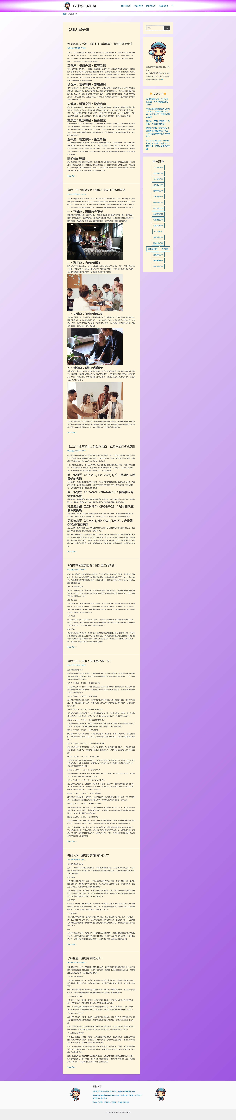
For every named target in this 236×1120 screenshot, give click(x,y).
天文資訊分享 (158, 179)
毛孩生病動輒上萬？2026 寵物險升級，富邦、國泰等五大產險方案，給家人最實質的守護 (158, 144)
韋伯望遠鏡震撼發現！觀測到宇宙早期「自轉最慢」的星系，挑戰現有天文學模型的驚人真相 (158, 112)
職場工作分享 (158, 243)
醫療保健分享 (126, 6)
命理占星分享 (72, 48)
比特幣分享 (158, 231)
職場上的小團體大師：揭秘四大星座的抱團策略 (96, 190)
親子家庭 (165, 249)
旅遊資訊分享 (158, 214)
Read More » (71, 176)
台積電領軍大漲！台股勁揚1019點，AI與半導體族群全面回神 (157, 102)
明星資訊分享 (158, 220)
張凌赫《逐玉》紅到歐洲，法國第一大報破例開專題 (158, 122)
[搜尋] (167, 28)
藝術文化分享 (153, 249)
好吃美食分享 (138, 6)
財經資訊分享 (158, 255)
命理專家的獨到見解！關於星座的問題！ (92, 565)
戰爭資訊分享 (158, 202)
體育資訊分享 (158, 266)
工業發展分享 (158, 196)
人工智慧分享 (163, 6)
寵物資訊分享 (158, 191)
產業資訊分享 (158, 237)
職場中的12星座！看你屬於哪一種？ (89, 661)
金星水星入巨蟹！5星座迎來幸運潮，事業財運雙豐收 (100, 44)
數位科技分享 (151, 6)
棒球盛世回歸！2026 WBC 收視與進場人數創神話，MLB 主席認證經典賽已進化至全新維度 (158, 132)
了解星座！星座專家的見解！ (85, 958)
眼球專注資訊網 (84, 5)
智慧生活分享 (158, 225)
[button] (172, 6)
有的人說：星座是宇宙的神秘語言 (88, 855)
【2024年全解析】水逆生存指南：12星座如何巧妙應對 (101, 446)
